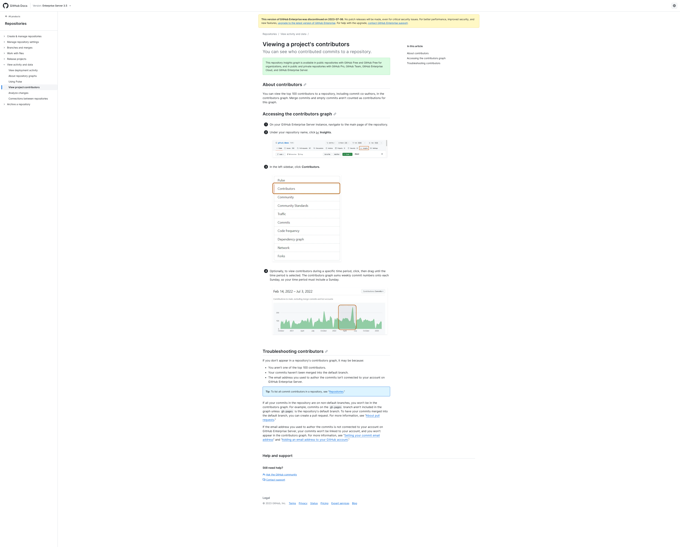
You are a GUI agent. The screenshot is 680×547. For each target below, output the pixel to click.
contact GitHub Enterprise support (388, 22)
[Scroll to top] (672, 539)
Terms (292, 503)
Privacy (303, 503)
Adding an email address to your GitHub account (315, 439)
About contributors (282, 84)
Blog (354, 503)
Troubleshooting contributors (293, 351)
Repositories (16, 23)
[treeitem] (30, 36)
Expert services (340, 503)
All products (14, 16)
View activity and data (293, 33)
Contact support (275, 479)
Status (314, 503)
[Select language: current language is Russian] (674, 5)
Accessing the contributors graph (297, 113)
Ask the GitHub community (281, 474)
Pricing (324, 503)
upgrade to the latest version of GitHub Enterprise (306, 22)
